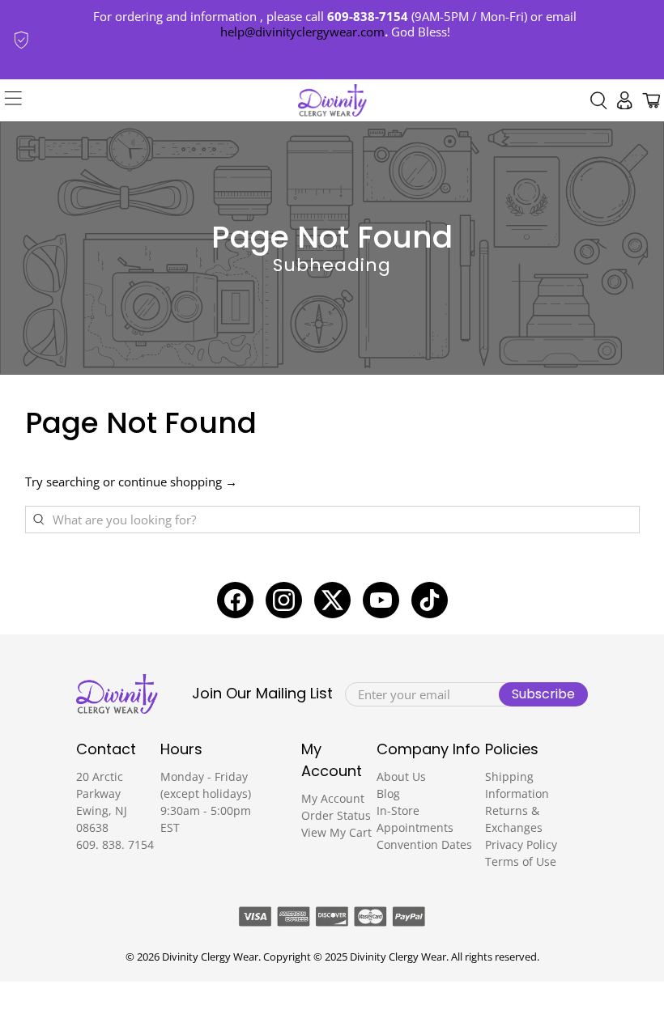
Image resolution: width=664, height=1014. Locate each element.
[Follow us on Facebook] (235, 600)
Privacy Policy (521, 844)
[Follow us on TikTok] (429, 600)
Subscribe (543, 694)
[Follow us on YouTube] (381, 600)
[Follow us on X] (332, 600)
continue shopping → (177, 481)
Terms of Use (520, 861)
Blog (388, 793)
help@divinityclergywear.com (302, 31)
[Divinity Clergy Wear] (332, 100)
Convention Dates (424, 844)
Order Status (336, 815)
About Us (401, 776)
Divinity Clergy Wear (210, 957)
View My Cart (336, 832)
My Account (332, 798)
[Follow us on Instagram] (284, 600)
